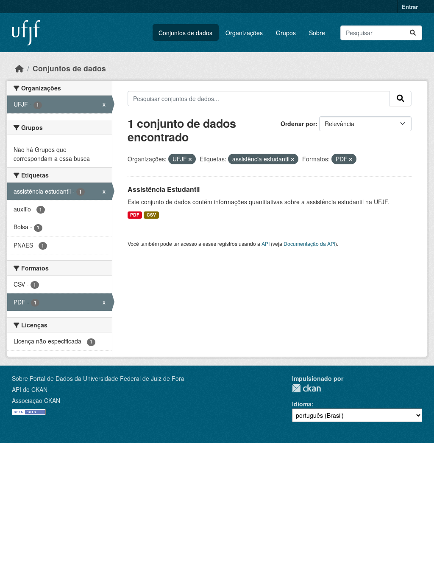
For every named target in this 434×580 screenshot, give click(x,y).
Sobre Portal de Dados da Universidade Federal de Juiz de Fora (98, 378)
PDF (134, 214)
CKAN (306, 388)
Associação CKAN (36, 400)
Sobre (317, 32)
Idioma (302, 404)
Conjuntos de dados (185, 32)
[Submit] (412, 32)
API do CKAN (29, 389)
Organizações (244, 32)
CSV (151, 214)
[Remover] (190, 159)
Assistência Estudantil (164, 189)
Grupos (286, 32)
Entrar (410, 7)
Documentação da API (309, 243)
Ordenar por (298, 123)
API (266, 243)
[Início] (19, 68)
